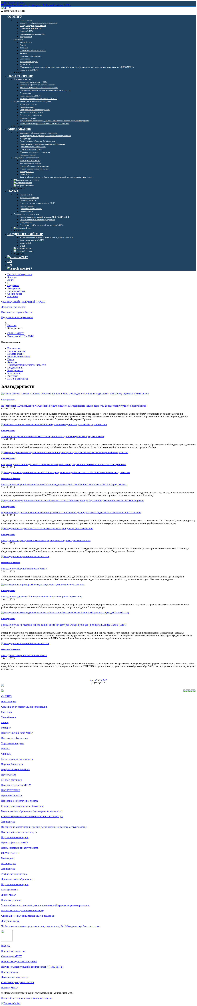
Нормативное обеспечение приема (19, 800)
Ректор (4, 722)
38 (102, 679)
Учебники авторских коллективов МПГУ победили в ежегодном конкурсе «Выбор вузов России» (52, 436)
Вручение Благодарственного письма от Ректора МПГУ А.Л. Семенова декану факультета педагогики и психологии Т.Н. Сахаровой (71, 512)
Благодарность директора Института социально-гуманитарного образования (41, 596)
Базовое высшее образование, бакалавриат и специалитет (31, 811)
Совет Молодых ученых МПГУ (17, 982)
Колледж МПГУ (9, 889)
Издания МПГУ (9, 987)
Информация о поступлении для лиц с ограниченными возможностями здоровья (43, 827)
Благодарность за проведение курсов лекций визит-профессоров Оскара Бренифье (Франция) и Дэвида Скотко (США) (63, 624)
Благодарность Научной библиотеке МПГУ (24, 568)
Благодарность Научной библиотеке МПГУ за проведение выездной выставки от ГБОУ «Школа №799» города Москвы (64, 484)
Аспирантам (13, 288)
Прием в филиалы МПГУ (14, 842)
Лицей (10, 280)
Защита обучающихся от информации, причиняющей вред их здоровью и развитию (45, 905)
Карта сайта (7, 998)
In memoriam (13, 373)
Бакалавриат (7, 858)
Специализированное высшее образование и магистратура (32, 816)
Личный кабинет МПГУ (58, 5)
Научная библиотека (12, 764)
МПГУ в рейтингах (17, 378)
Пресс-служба (8, 774)
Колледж (12, 277)
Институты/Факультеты (19, 274)
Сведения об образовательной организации (24, 706)
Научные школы (9, 972)
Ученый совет (8, 717)
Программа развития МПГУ (16, 785)
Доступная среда (10, 921)
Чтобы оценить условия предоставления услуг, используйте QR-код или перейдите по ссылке (50, 926)
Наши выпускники (11, 900)
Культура (12, 362)
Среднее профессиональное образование (22, 806)
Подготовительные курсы (14, 837)
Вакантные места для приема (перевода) (22, 910)
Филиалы (6, 753)
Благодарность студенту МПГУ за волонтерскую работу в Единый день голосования (45, 540)
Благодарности (15, 370)
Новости (11, 325)
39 (105, 679)
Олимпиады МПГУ (11, 956)
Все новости (13, 348)
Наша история (8, 701)
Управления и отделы (12, 743)
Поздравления (14, 367)
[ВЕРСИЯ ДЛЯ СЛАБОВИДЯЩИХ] (17, 257)
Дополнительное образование (17, 879)
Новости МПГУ (15, 353)
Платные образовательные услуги (19, 832)
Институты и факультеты (14, 738)
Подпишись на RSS (14, 2)
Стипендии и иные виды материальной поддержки (28, 915)
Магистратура (8, 863)
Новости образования (18, 356)
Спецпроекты (14, 293)
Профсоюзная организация (15, 769)
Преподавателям (16, 291)
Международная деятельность (17, 759)
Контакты (12, 296)
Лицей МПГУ (8, 895)
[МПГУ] (6, 8)
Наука (10, 359)
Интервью (12, 376)
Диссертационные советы (14, 977)
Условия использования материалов (33, 998)
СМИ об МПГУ (15, 333)
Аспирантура (8, 821)
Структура (6, 712)
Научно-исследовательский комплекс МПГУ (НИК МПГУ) (32, 966)
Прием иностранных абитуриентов (19, 848)
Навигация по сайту (14, 11)
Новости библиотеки (10, 478)
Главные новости (16, 351)
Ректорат (6, 727)
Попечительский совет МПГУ (17, 733)
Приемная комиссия (11, 795)
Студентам (13, 285)
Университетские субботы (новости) (26, 365)
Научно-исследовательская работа (19, 961)
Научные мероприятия (13, 951)
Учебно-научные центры (14, 874)
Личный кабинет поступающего (22, 5)
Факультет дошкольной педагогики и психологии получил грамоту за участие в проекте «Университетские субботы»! (63, 464)
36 (96, 679)
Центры (5, 748)
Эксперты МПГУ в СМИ (20, 336)
